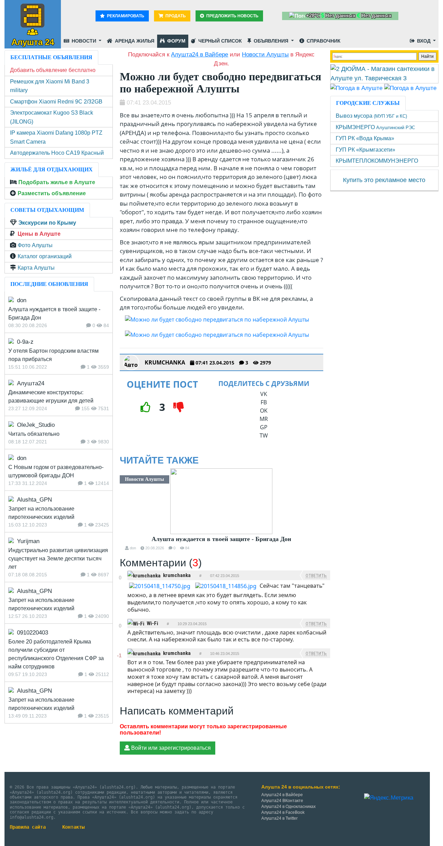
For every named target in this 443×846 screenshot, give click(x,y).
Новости (84, 41)
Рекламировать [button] (125, 16)
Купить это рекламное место (384, 180)
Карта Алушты (36, 268)
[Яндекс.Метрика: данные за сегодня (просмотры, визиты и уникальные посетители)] (388, 797)
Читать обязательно (34, 434)
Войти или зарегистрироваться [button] (170, 748)
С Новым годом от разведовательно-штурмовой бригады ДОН (55, 471)
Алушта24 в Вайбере (282, 794)
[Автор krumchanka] (131, 362)
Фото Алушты (35, 245)
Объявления (271, 41)
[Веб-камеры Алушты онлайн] (410, 87)
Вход (424, 41)
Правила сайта (28, 827)
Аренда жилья (134, 41)
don (133, 548)
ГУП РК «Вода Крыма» (365, 138)
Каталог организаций (45, 256)
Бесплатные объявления (51, 57)
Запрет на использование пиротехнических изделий (41, 513)
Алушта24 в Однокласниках (288, 806)
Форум (176, 41)
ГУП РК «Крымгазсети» (365, 150)
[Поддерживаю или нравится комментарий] (120, 571)
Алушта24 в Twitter (279, 818)
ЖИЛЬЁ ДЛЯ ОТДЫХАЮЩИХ (51, 169)
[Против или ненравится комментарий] (120, 584)
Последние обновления (49, 284)
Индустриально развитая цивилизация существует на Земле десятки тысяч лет (58, 558)
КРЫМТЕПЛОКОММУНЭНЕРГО (377, 161)
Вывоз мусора (371, 116)
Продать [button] (175, 16)
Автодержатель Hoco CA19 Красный (57, 153)
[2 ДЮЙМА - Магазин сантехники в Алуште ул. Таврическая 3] (385, 73)
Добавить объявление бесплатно (53, 70)
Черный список (219, 41)
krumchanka (165, 362)
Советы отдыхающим (47, 210)
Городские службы (368, 103)
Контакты (73, 827)
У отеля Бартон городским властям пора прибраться (53, 355)
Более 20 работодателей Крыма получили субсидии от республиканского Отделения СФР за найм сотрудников (56, 654)
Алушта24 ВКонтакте (282, 800)
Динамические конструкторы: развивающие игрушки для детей (50, 396)
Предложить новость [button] (232, 16)
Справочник (323, 41)
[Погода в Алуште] (356, 87)
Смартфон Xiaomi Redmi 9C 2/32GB (56, 102)
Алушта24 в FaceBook (283, 812)
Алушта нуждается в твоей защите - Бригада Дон (221, 539)
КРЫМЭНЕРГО (375, 127)
